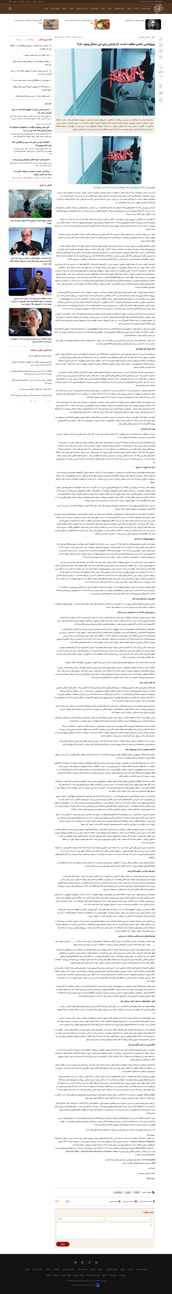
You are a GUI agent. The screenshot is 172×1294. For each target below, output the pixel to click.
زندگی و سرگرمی (82, 8)
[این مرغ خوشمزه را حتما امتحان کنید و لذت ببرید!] (102, 24)
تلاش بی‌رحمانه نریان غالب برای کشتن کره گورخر (28, 21)
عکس (110, 8)
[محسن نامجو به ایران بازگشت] (153, 24)
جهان (46, 8)
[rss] (96, 1262)
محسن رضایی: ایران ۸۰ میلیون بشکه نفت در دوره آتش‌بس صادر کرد (32, 111)
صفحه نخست (145, 8)
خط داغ (48, 103)
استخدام (40, 1)
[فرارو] (158, 8)
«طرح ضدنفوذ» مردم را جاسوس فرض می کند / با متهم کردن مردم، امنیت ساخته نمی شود (31, 340)
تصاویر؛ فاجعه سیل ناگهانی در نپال (40, 356)
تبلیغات (34, 1)
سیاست (136, 8)
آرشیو (14, 1)
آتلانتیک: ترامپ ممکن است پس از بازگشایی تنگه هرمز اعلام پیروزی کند (32, 144)
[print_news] (160, 45)
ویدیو (103, 8)
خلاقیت (136, 1192)
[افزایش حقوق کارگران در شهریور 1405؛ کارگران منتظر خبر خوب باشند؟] (30, 204)
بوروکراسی (118, 1192)
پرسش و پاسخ (78, 1275)
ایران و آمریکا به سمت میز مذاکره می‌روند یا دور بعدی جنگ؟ (31, 395)
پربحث (19, 39)
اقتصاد (71, 8)
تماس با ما (21, 1)
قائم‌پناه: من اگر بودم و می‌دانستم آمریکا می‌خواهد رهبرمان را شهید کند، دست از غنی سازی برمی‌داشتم (31, 372)
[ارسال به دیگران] (160, 51)
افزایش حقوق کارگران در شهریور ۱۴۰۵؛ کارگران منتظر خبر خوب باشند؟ (31, 222)
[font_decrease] (160, 76)
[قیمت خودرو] (160, 94)
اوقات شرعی (66, 1275)
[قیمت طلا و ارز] (160, 87)
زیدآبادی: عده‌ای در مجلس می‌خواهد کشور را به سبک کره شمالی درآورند (33, 173)
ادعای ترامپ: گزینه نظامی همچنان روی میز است (30, 159)
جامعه (64, 8)
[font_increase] (160, 67)
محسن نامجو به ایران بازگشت (134, 20)
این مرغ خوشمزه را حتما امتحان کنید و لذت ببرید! (79, 21)
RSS (10, 1)
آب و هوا (56, 1275)
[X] (89, 1262)
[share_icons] (160, 57)
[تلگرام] (75, 1262)
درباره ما (28, 1)
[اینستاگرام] (82, 1262)
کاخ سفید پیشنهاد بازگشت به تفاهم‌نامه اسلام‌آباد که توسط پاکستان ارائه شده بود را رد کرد (31, 129)
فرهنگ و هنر (55, 8)
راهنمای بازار (94, 8)
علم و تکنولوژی (119, 8)
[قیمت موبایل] (161, 100)
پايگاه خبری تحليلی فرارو (81, 1280)
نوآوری (127, 1192)
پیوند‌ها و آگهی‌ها (93, 1275)
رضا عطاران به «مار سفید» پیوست (36, 55)
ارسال (63, 1244)
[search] (10, 8)
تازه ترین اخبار (45, 39)
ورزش (129, 8)
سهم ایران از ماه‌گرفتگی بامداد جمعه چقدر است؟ (31, 80)
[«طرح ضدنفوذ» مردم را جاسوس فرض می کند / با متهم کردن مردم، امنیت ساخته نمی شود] (30, 322)
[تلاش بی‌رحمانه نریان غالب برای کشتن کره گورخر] (51, 24)
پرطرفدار (30, 39)
